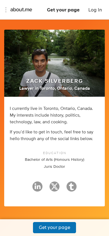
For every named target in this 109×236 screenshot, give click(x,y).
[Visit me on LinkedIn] (37, 189)
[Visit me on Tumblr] (72, 189)
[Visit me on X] (54, 189)
